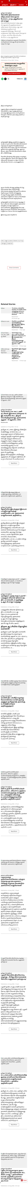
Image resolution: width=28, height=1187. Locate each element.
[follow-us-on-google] (25, 79)
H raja (21, 240)
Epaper (25, 1180)
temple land (9, 243)
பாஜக (6, 240)
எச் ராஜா (4, 243)
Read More (14, 463)
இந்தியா (13, 5)
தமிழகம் (5, 5)
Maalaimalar (4, 422)
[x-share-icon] (5, 80)
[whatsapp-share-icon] (2, 80)
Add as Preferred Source (14, 73)
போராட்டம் (16, 240)
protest (10, 240)
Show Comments (14, 267)
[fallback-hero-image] (6, 310)
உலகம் (21, 5)
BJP (2, 240)
